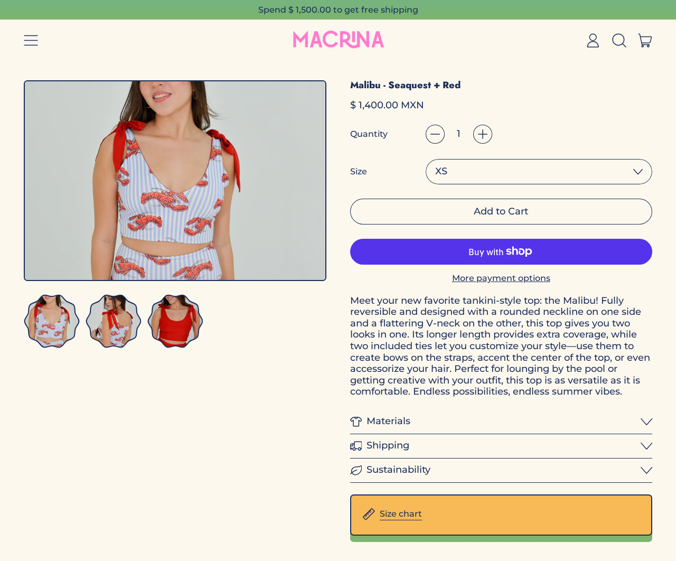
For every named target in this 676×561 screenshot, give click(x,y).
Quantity (369, 134)
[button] (619, 40)
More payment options (501, 278)
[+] (482, 134)
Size (358, 171)
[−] (435, 134)
